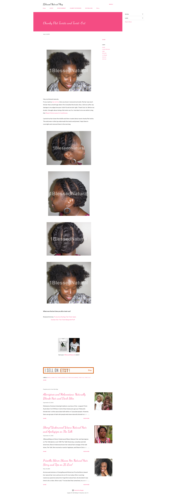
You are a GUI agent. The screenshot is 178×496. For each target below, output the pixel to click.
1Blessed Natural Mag (53, 4)
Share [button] (103, 39)
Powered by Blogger (79, 490)
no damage (104, 55)
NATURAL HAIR (88, 8)
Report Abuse (128, 21)
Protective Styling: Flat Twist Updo (65, 317)
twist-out (104, 59)
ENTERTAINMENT (61, 8)
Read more (86, 418)
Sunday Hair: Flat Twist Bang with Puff (63, 319)
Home (44, 8)
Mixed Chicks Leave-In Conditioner (56, 113)
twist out (104, 57)
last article (55, 102)
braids (103, 47)
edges (103, 51)
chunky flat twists (106, 49)
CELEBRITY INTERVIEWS (75, 8)
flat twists (104, 53)
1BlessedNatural (69, 355)
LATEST (51, 8)
